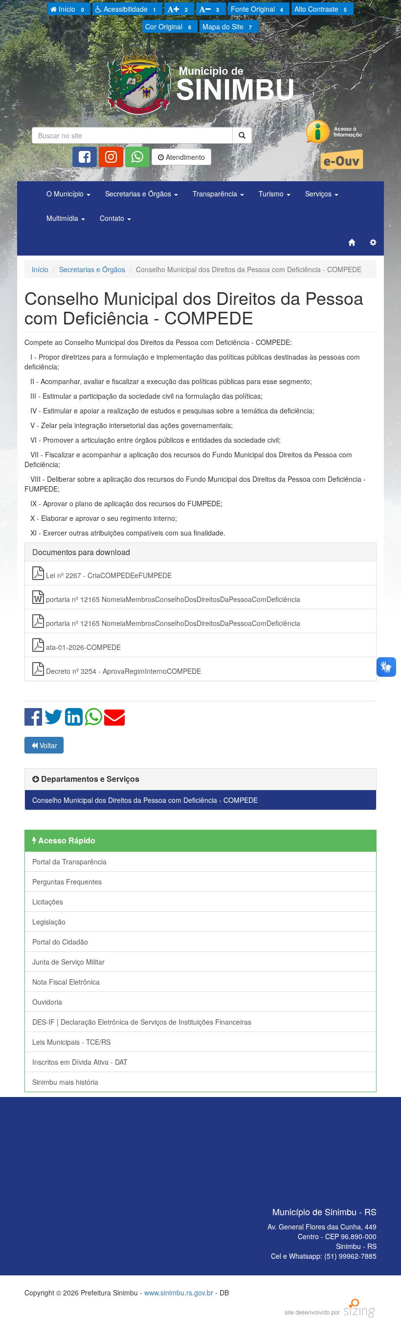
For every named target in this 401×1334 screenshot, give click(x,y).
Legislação (49, 921)
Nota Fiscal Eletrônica (66, 982)
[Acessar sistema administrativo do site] (373, 242)
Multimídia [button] (63, 218)
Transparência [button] (216, 193)
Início (70, 9)
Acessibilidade (129, 9)
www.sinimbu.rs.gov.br (178, 1292)
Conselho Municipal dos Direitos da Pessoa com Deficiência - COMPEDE (145, 800)
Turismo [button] (272, 193)
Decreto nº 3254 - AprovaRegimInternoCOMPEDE (122, 671)
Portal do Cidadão (60, 942)
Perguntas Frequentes (67, 881)
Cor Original (168, 26)
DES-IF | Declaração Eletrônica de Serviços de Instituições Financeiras (141, 1022)
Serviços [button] (319, 193)
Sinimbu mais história (65, 1082)
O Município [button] (66, 193)
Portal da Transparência (69, 861)
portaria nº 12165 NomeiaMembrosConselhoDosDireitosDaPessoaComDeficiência (172, 599)
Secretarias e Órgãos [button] (139, 193)
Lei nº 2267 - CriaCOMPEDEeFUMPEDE (108, 575)
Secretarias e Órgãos (92, 269)
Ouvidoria (47, 1002)
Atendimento (184, 157)
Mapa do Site (227, 26)
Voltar (47, 745)
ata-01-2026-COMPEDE (82, 647)
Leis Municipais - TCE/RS (71, 1042)
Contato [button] (113, 218)
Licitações (47, 901)
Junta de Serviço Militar (68, 962)
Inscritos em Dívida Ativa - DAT (80, 1062)
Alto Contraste (320, 9)
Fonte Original (257, 9)
